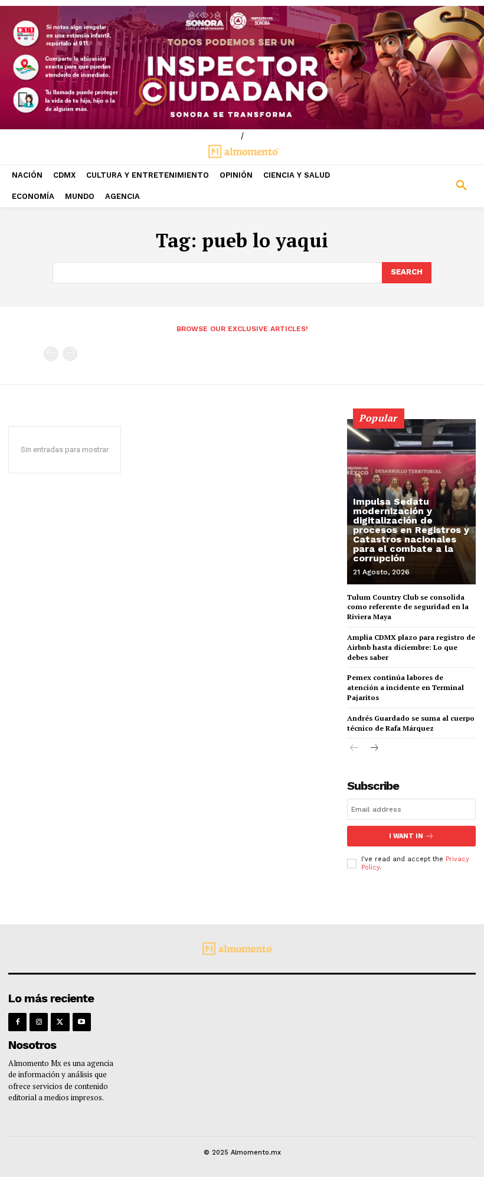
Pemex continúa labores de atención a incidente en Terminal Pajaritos (405, 687)
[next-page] (373, 748)
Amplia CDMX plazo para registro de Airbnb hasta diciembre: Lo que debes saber (411, 647)
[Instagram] (39, 1022)
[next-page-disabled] (70, 353)
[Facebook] (17, 1022)
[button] (423, 186)
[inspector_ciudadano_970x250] (242, 67)
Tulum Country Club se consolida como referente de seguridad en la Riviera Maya (408, 607)
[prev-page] (51, 353)
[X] (60, 1022)
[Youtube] (82, 1022)
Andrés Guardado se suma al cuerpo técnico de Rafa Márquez (411, 723)
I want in (406, 836)
